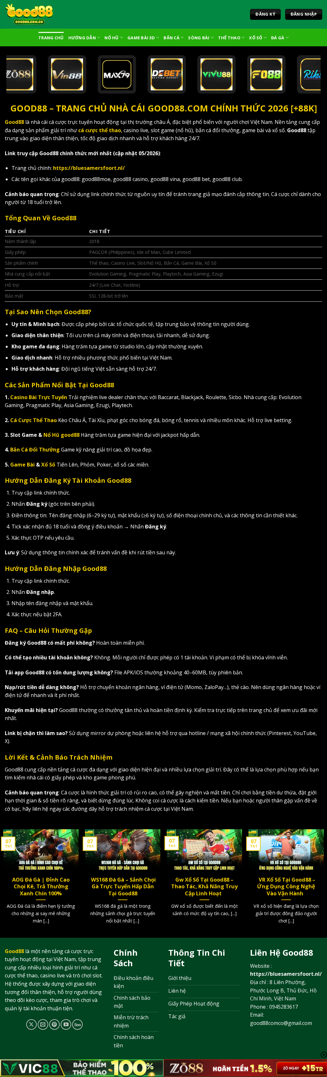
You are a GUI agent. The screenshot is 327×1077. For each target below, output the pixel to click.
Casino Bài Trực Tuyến (38, 397)
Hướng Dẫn (82, 38)
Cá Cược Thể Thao (33, 420)
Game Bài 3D (141, 38)
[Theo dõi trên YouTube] (66, 1024)
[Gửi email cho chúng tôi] (43, 1024)
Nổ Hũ (111, 38)
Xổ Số (255, 38)
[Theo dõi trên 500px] (77, 1024)
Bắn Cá (171, 38)
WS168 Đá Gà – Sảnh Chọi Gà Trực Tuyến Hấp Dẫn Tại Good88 (123, 886)
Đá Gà (277, 38)
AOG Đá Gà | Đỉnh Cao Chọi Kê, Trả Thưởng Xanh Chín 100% (41, 886)
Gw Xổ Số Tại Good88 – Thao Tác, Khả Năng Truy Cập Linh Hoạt (204, 886)
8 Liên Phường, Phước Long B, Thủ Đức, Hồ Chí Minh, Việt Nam (283, 990)
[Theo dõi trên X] (31, 1024)
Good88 (14, 121)
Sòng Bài (198, 38)
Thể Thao (229, 38)
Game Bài (22, 464)
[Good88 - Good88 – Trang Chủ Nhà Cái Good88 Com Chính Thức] (29, 14)
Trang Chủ (51, 38)
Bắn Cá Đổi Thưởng (35, 449)
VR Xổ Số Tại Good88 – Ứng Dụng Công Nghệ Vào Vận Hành (286, 886)
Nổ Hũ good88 (61, 434)
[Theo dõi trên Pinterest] (54, 1024)
